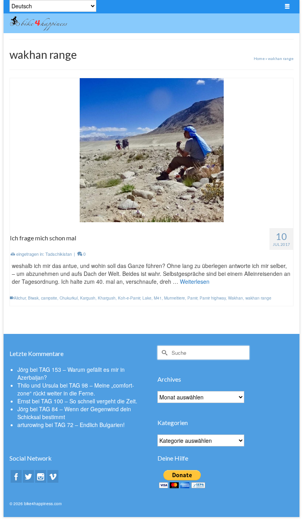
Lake (147, 298)
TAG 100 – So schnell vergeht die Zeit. (89, 401)
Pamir (192, 298)
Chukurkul (69, 298)
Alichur (20, 298)
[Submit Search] (163, 353)
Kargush (87, 298)
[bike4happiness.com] (114, 23)
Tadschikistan (58, 254)
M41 (158, 298)
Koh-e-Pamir (129, 298)
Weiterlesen (194, 281)
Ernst (23, 401)
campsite (49, 298)
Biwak (33, 298)
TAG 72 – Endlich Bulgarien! (89, 425)
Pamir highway (213, 298)
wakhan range (258, 298)
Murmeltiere (174, 298)
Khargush (107, 298)
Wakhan (235, 298)
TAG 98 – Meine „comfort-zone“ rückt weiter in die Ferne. (75, 389)
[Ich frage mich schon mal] (152, 149)
